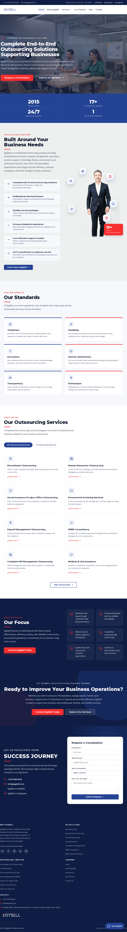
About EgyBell (53, 10)
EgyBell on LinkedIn (16, 788)
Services (65, 10)
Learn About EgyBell (17, 267)
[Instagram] (14, 851)
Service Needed (79, 768)
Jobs (91, 10)
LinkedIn (98, 2)
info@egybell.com (29, 2)
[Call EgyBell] (20, 851)
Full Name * (76, 748)
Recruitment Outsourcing (74, 833)
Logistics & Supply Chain (9, 881)
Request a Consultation (17, 78)
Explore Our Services (50, 78)
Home (41, 10)
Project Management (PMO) (10, 877)
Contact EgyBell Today (20, 650)
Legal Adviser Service (8, 885)
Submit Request (94, 797)
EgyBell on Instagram (17, 793)
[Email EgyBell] (26, 851)
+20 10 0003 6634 (12, 2)
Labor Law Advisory (7, 889)
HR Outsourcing (71, 829)
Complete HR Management (75, 846)
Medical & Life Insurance (74, 854)
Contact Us (69, 881)
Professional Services (46, 445)
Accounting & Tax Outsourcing (11, 864)
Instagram (118, 2)
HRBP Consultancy (72, 850)
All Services (69, 872)
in (2, 851)
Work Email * (77, 758)
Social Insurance (71, 841)
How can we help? (79, 779)
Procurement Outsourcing (9, 872)
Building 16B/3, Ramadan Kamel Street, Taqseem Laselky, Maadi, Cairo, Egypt (31, 907)
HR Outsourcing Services (18, 445)
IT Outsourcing (5, 868)
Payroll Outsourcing (72, 837)
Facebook (108, 2)
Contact (98, 10)
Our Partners (80, 10)
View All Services (62, 585)
